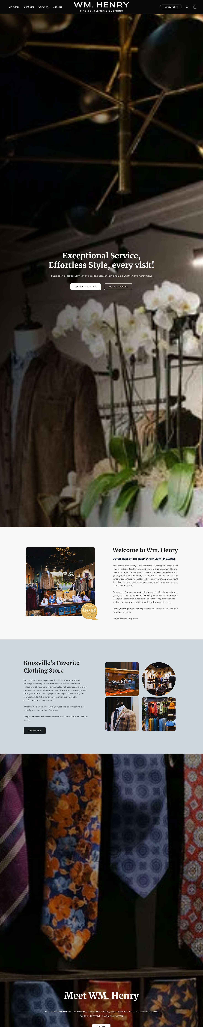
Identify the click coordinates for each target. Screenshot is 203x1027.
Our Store (29, 7)
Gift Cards (14, 7)
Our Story (43, 7)
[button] (101, 6)
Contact (57, 7)
